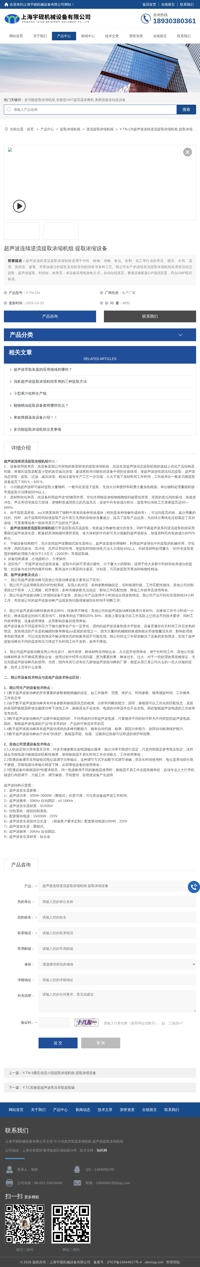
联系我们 (187, 4)
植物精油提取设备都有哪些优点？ (41, 405)
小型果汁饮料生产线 (30, 393)
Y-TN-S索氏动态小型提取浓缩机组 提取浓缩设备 (59, 1073)
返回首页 (149, 4)
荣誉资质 (136, 36)
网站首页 (16, 36)
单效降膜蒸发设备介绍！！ (36, 417)
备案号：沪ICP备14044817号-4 (117, 1262)
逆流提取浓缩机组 (100, 129)
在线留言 (168, 4)
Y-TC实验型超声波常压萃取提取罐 (48, 1087)
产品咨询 (50, 316)
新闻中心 (88, 36)
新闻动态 (83, 1110)
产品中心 (64, 36)
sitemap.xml (154, 1262)
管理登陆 (173, 1262)
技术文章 (112, 36)
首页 (31, 129)
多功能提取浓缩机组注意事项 (37, 429)
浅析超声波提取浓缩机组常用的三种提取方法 (50, 381)
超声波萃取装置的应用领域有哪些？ (43, 369)
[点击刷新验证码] (86, 1022)
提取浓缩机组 (70, 129)
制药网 (102, 1150)
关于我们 (40, 36)
